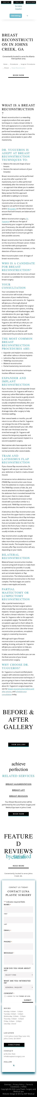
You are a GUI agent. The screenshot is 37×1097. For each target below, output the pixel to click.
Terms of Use (24, 996)
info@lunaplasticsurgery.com (14, 1056)
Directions (14, 1045)
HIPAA (24, 1087)
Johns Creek (26, 807)
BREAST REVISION (18, 796)
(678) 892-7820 (9, 1054)
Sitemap (7, 1084)
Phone (8, 942)
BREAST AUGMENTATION (18, 784)
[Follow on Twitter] (13, 1065)
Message (9, 953)
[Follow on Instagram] (9, 1065)
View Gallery (18, 744)
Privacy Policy (18, 1084)
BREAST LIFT (18, 790)
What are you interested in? (17, 982)
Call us (18, 2)
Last (5, 924)
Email (7, 930)
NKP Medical (29, 1094)
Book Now (31, 2)
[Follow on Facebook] (5, 1065)
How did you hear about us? (17, 969)
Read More (18, 866)
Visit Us (6, 2)
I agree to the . (18, 996)
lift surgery (12, 209)
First (5, 914)
